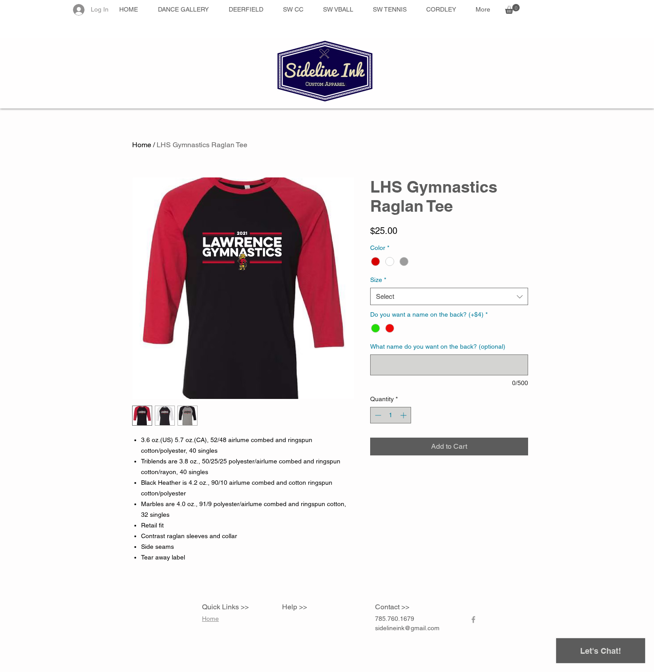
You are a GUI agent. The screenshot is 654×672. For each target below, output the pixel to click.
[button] (512, 9)
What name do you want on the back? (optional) (437, 346)
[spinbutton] (391, 415)
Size (378, 279)
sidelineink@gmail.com (407, 628)
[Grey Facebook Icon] (473, 619)
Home (141, 145)
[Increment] (404, 415)
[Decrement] (377, 415)
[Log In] (78, 9)
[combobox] (449, 296)
